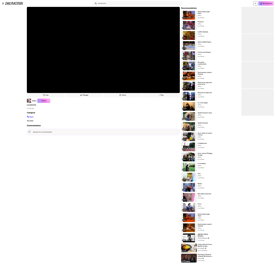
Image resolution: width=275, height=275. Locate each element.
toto (199, 173)
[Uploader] (255, 3)
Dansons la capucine (205, 93)
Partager (85, 95)
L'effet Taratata (203, 32)
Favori (124, 95)
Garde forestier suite (205, 113)
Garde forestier (203, 123)
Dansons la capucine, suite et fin (205, 83)
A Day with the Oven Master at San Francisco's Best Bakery (205, 245)
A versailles (202, 163)
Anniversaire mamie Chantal (205, 73)
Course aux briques (204, 52)
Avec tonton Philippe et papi (205, 154)
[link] (32, 101)
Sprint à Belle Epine (204, 42)
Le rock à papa (203, 103)
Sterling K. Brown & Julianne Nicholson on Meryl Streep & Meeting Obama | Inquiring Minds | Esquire (205, 255)
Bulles (200, 184)
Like (47, 95)
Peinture (201, 22)
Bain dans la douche (204, 194)
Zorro (199, 204)
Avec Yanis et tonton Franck (205, 134)
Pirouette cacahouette (202, 63)
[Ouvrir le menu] (3, 3)
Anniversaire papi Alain (204, 12)
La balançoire (202, 143)
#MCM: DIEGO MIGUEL (203, 235)
